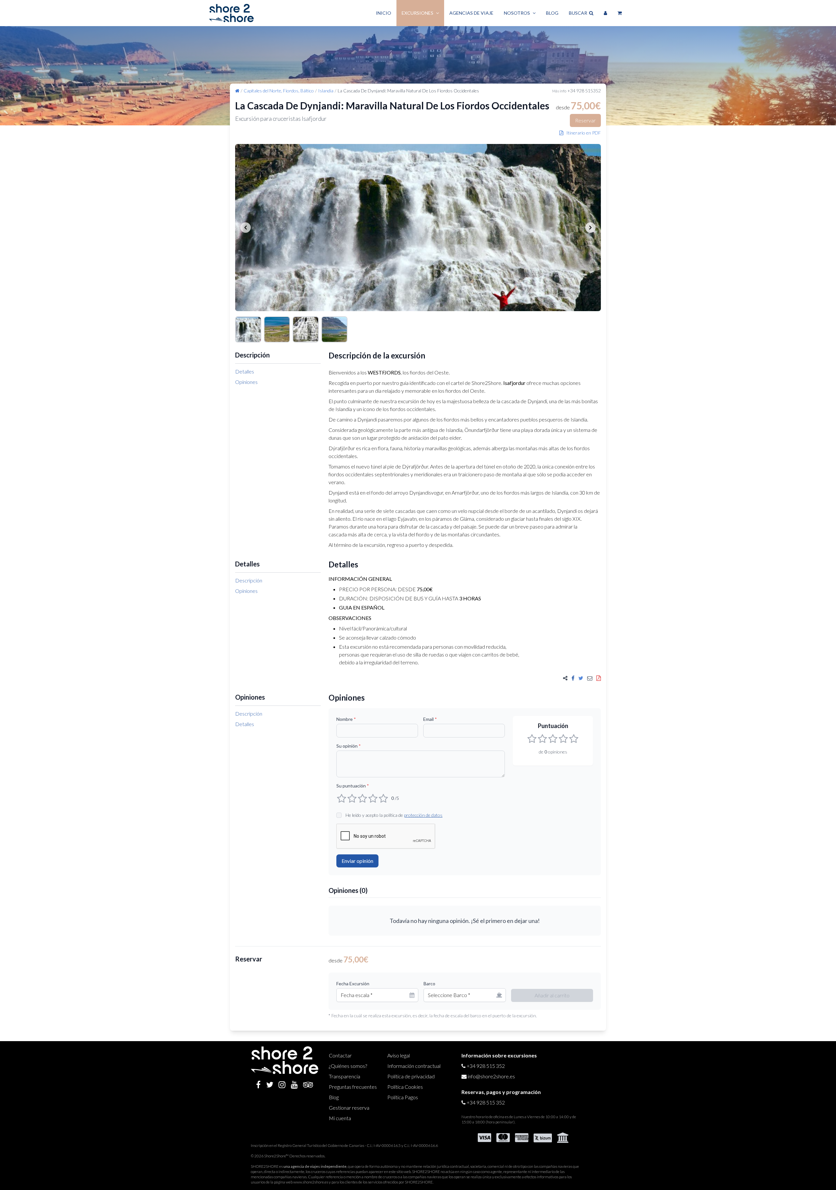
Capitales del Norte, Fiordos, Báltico (279, 90)
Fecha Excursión (352, 983)
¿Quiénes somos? (348, 1066)
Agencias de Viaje (471, 13)
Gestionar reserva (349, 1107)
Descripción (248, 580)
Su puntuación (352, 785)
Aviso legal (398, 1055)
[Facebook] (258, 1084)
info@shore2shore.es (491, 1076)
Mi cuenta (340, 1118)
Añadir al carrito (552, 995)
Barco (429, 983)
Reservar (585, 120)
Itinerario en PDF (582, 132)
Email (430, 719)
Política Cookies (405, 1087)
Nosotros (517, 13)
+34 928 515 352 (486, 1066)
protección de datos (423, 815)
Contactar (340, 1055)
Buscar (579, 13)
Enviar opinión (357, 861)
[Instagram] (282, 1084)
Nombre (346, 719)
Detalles (244, 371)
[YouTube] (294, 1084)
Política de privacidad (411, 1076)
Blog (552, 13)
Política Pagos (402, 1097)
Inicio (383, 13)
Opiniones (246, 382)
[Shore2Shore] (231, 13)
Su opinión (348, 746)
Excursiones (417, 13)
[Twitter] (269, 1084)
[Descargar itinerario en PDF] (598, 678)
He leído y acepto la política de (394, 815)
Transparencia (344, 1076)
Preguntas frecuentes (353, 1087)
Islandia (325, 90)
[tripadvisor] (308, 1084)
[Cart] (619, 13)
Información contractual (414, 1066)
